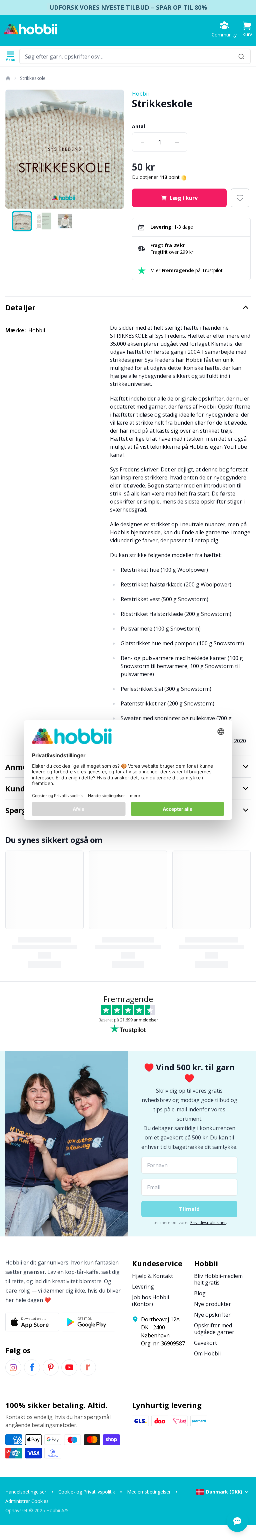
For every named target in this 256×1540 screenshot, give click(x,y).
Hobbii (140, 93)
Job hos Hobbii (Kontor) (150, 1301)
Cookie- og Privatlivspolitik (86, 1492)
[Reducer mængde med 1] (142, 142)
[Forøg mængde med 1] (177, 142)
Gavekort (205, 1342)
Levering (143, 1286)
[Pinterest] (51, 1367)
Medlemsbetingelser (149, 1492)
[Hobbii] (30, 29)
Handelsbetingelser (25, 1492)
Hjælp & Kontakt (152, 1276)
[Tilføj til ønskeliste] (240, 198)
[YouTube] (69, 1367)
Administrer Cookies (27, 1501)
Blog (200, 1293)
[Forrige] (13, 149)
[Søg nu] (241, 56)
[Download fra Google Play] (88, 1322)
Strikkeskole (33, 78)
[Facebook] (32, 1367)
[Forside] (7, 78)
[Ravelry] (88, 1367)
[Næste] (116, 149)
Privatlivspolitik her (208, 1222)
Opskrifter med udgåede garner (214, 1329)
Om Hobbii (207, 1353)
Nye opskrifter (212, 1314)
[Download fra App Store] (32, 1322)
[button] (247, 29)
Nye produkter (212, 1304)
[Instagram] (13, 1367)
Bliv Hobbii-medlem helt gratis (218, 1279)
